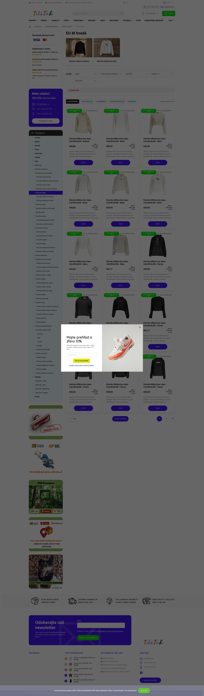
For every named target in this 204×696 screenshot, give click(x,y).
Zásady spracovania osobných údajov (81, 365)
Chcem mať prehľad (81, 361)
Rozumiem (144, 690)
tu (135, 690)
